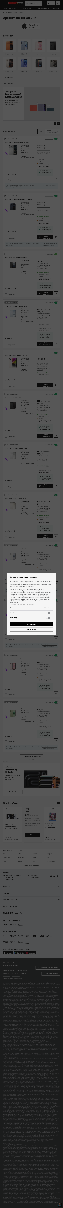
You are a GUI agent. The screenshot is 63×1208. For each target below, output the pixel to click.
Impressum (23, 604)
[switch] (48, 613)
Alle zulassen (31, 624)
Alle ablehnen (31, 629)
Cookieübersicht (30, 604)
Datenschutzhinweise (14, 604)
